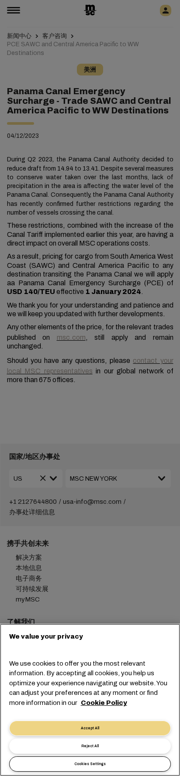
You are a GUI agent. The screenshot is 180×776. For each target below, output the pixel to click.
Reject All (90, 746)
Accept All (90, 728)
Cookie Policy (104, 702)
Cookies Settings (90, 764)
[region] (90, 700)
